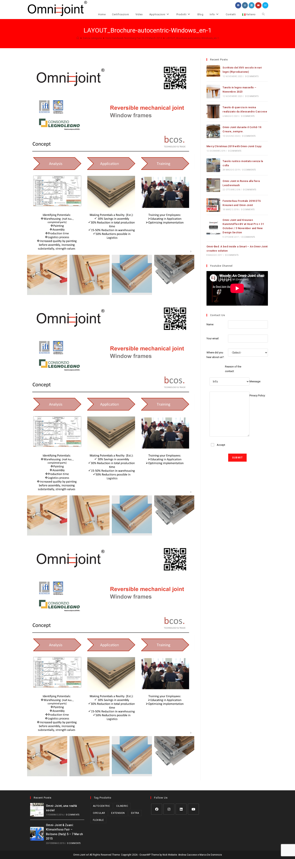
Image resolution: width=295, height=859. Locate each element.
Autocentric (101, 806)
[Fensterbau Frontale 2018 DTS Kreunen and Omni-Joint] (213, 205)
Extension (118, 813)
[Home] (77, 38)
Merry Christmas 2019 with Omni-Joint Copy (233, 146)
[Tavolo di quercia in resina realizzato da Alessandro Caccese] (213, 111)
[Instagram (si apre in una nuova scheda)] (245, 5)
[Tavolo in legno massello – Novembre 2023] (213, 91)
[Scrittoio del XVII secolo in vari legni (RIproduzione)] (213, 72)
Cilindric (122, 806)
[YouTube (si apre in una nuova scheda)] (258, 5)
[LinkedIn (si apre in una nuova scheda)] (251, 5)
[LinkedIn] (181, 809)
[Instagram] (168, 809)
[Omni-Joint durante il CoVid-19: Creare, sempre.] (213, 131)
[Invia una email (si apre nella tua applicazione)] (265, 5)
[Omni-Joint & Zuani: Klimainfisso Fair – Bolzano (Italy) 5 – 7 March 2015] (37, 834)
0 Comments (251, 76)
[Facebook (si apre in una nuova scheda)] (238, 5)
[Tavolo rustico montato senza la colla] (213, 165)
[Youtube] (193, 809)
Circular (99, 813)
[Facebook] (156, 809)
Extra (135, 813)
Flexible (98, 820)
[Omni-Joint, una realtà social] (37, 810)
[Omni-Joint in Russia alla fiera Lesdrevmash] (213, 185)
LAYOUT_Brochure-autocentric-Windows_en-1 (192, 38)
